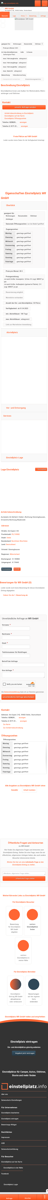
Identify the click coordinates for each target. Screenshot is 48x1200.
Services (7, 416)
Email (4, 643)
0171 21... (14, 126)
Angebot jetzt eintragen (24, 1053)
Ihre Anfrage (7, 670)
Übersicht (5, 16)
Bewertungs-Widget (9, 1125)
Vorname (5, 625)
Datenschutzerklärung (12, 692)
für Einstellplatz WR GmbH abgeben (14, 928)
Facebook (5, 1174)
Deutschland (10, 544)
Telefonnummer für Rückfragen (14, 652)
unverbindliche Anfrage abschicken (18, 697)
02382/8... (13, 122)
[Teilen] (39, 1197)
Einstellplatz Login (10, 1185)
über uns (4, 1094)
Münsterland (15, 554)
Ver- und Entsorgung (16, 408)
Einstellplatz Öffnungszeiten (15, 118)
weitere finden (32, 926)
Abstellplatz (12, 332)
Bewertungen (33, 16)
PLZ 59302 (16, 534)
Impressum (5, 1137)
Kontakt (17, 569)
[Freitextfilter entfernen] (37, 3)
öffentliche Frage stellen (24, 879)
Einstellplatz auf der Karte (14, 116)
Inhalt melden (29, 790)
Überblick (10, 205)
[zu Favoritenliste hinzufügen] (3, 21)
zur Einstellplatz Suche (2, 9)
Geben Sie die (15, 595)
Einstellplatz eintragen (9, 1119)
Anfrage (43, 16)
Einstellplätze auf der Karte (11, 1162)
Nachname (6, 634)
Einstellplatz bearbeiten (10, 1113)
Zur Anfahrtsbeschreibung (13, 728)
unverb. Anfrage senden (25, 107)
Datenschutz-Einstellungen (11, 1100)
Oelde (9, 538)
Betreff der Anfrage (10, 661)
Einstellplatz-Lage (14, 457)
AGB (3, 1143)
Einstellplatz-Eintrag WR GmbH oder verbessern (15, 998)
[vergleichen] (3, 26)
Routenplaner (41, 469)
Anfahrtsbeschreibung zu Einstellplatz (18, 113)
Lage (14, 16)
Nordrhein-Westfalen (19, 541)
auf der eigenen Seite (34, 998)
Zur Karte (6, 724)
